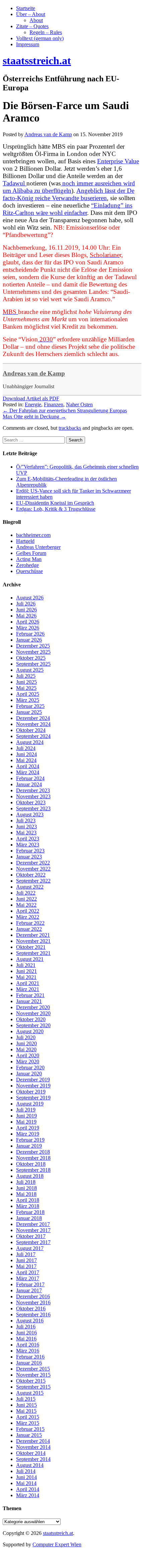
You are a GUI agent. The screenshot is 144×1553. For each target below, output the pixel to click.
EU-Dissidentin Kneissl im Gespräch (55, 503)
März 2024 (27, 772)
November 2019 (33, 1085)
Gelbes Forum (31, 553)
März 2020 (27, 1061)
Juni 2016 (26, 1332)
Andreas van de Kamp (34, 373)
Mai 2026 (26, 616)
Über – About (30, 14)
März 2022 (27, 917)
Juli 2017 (25, 1254)
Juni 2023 (26, 826)
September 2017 (33, 1242)
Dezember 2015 (33, 1369)
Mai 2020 (26, 1049)
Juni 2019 (26, 1116)
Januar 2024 (29, 784)
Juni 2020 (26, 1043)
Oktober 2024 (31, 730)
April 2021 (27, 983)
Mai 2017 (26, 1266)
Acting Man (29, 559)
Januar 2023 (29, 857)
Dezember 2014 (33, 1441)
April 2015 (27, 1417)
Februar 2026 (30, 634)
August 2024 (30, 742)
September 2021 (33, 953)
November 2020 (33, 1013)
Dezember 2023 (33, 790)
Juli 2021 (25, 965)
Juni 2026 (26, 609)
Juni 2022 (26, 899)
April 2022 (27, 911)
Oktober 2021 (31, 947)
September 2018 (33, 1170)
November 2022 (33, 869)
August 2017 (30, 1248)
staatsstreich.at (58, 1533)
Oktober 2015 (31, 1381)
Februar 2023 (30, 850)
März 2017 (27, 1278)
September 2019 (33, 1097)
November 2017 (33, 1230)
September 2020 (33, 1025)
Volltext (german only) (40, 38)
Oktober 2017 (31, 1236)
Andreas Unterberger (38, 547)
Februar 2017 (30, 1284)
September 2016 (33, 1314)
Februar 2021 (30, 995)
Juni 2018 (26, 1188)
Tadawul (14, 183)
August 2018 (30, 1176)
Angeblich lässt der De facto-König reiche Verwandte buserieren (68, 194)
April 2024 (27, 766)
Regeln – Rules (45, 32)
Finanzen (53, 404)
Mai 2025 (26, 688)
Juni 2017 (26, 1260)
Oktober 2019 (31, 1091)
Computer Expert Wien (56, 1544)
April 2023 (27, 838)
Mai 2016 (26, 1338)
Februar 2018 (30, 1212)
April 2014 (27, 1489)
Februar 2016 (30, 1357)
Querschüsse (29, 571)
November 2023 (33, 796)
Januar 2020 (29, 1073)
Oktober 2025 (31, 658)
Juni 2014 (26, 1477)
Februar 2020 (30, 1067)
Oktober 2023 (31, 802)
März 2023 (27, 844)
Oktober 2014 (31, 1453)
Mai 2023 (26, 832)
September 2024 (33, 736)
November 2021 (33, 941)
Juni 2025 (26, 682)
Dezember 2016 (33, 1296)
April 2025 (27, 694)
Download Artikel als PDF (31, 398)
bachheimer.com (33, 535)
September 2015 (33, 1387)
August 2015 (30, 1393)
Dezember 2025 (33, 646)
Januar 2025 (29, 712)
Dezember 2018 (33, 1152)
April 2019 (27, 1128)
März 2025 (27, 700)
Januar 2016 (29, 1363)
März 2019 (27, 1134)
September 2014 (33, 1459)
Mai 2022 (26, 905)
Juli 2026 (25, 603)
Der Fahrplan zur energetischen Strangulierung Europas (65, 410)
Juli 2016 (25, 1326)
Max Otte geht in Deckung (34, 416)
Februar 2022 (30, 923)
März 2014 (27, 1495)
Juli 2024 (25, 748)
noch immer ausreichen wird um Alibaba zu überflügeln (69, 187)
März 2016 (27, 1351)
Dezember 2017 (33, 1224)
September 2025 (33, 664)
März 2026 (27, 628)
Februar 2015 (30, 1429)
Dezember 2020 (33, 1007)
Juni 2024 (26, 754)
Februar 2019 (30, 1140)
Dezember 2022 (33, 863)
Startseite (25, 8)
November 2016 (33, 1302)
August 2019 (30, 1104)
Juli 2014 (25, 1471)
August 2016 (30, 1320)
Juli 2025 (25, 676)
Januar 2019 (29, 1146)
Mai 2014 (26, 1483)
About (36, 20)
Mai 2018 (26, 1194)
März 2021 (27, 989)
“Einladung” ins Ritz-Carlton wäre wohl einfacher (67, 209)
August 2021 (30, 959)
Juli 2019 (25, 1110)
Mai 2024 (26, 760)
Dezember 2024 (33, 718)
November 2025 (33, 652)
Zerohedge (27, 565)
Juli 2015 (25, 1399)
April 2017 (27, 1272)
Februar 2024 (30, 778)
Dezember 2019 (33, 1079)
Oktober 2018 (31, 1164)
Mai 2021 (26, 977)
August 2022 (30, 887)
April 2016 (27, 1344)
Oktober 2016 (31, 1308)
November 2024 (33, 724)
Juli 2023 (25, 820)
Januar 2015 (29, 1435)
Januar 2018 (29, 1218)
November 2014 (33, 1447)
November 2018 (33, 1158)
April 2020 (27, 1055)
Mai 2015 (26, 1411)
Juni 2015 (26, 1405)
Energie (33, 404)
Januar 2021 (29, 1001)
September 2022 (33, 881)
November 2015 (33, 1375)
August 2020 (30, 1031)
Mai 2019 (26, 1122)
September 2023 (33, 808)
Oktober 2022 (31, 875)
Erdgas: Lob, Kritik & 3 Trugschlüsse (55, 509)
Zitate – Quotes (32, 26)
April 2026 (27, 622)
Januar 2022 (29, 929)
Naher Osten (79, 404)
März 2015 (27, 1423)
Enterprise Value (118, 161)
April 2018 (27, 1200)
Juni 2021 (26, 971)
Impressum (27, 44)
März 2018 (27, 1206)
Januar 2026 (29, 640)
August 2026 (30, 597)
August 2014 (30, 1465)
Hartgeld (25, 541)
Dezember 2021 (33, 935)
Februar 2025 (30, 706)
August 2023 (30, 814)
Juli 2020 (25, 1037)
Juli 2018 (25, 1182)
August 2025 (30, 670)
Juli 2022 (25, 893)
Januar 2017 (29, 1290)
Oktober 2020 (31, 1019)
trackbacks (70, 428)
